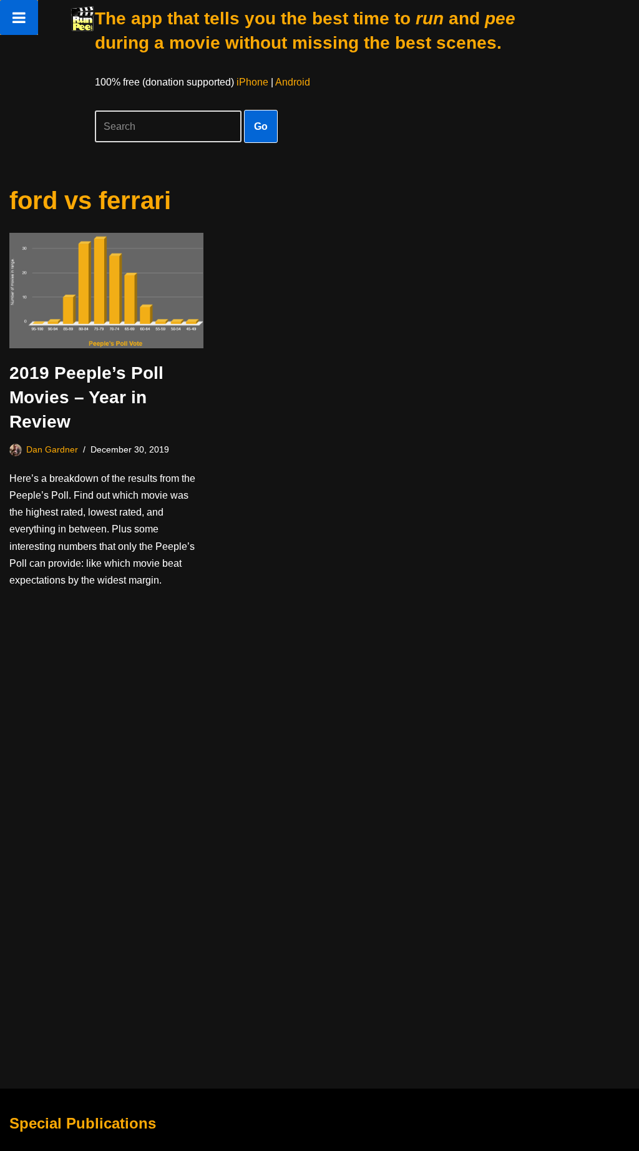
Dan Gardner (52, 449)
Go (261, 126)
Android (292, 82)
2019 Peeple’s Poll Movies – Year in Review (86, 397)
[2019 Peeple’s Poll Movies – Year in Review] (106, 290)
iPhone (252, 82)
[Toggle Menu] (19, 17)
